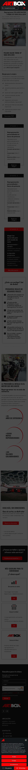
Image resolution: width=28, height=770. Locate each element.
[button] (26, 740)
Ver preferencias (14, 764)
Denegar (14, 760)
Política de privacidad (13, 768)
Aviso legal (21, 768)
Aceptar (14, 756)
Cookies (6, 768)
